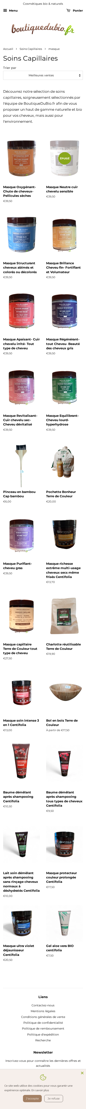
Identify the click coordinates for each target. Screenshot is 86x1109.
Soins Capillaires (31, 48)
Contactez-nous (43, 1005)
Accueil (8, 48)
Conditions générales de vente (43, 1017)
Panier (77, 10)
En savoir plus (40, 1090)
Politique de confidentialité (43, 1023)
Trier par (9, 68)
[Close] (82, 1073)
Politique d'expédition (43, 1034)
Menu (13, 10)
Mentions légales (43, 1011)
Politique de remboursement (43, 1028)
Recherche (43, 1040)
